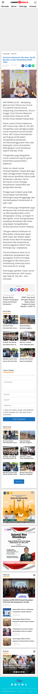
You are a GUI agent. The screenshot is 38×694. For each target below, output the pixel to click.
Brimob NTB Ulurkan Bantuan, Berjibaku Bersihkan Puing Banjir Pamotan (27, 360)
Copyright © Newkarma (8, 691)
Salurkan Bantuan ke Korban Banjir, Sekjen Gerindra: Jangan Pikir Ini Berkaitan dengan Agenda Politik (17, 667)
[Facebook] (11, 289)
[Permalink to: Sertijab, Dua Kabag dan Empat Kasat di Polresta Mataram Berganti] (10, 336)
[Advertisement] (19, 30)
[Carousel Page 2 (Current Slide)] (17, 671)
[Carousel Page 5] (24, 671)
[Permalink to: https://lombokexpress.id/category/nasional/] (34, 575)
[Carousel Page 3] (19, 671)
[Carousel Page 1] (14, 671)
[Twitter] (15, 289)
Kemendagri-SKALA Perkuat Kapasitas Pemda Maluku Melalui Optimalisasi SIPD (23, 620)
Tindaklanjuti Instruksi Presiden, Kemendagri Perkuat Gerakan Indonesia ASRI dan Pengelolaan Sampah (23, 630)
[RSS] (26, 289)
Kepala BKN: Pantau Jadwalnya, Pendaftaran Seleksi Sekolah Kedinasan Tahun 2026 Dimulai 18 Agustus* (23, 611)
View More (19, 482)
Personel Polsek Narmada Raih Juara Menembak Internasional (10, 327)
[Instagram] (18, 289)
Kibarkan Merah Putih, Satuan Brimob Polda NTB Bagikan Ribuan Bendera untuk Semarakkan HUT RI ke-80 (10, 360)
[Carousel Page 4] (21, 671)
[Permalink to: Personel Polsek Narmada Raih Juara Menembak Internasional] (10, 319)
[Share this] (22, 65)
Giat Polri (5, 66)
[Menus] (3, 2)
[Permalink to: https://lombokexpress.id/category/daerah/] (34, 651)
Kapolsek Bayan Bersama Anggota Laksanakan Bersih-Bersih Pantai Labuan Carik (27, 327)
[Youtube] (22, 289)
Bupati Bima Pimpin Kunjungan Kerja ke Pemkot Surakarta (10, 299)
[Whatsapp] (33, 65)
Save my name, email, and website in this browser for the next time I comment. (18, 412)
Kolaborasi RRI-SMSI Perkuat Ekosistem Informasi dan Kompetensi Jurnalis (18, 601)
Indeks (30, 691)
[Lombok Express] (19, 2)
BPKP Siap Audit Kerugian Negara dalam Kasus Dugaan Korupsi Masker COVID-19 (28, 301)
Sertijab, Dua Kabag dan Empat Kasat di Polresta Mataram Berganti (9, 343)
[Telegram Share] (29, 65)
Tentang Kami (22, 691)
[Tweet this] (26, 65)
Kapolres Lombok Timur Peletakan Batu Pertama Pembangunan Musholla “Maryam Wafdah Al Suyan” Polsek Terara (27, 343)
